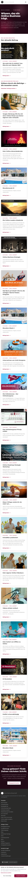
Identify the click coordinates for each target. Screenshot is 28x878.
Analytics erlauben (20, 875)
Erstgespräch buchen (14, 783)
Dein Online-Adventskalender (13, 151)
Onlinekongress (4, 804)
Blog (2, 832)
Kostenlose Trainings (5, 834)
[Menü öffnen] (25, 2)
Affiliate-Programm (5, 843)
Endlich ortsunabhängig (11, 714)
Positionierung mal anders (7, 811)
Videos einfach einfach (10, 608)
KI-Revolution (7, 679)
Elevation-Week (8, 748)
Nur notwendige (7, 875)
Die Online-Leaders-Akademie (13, 220)
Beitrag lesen (6, 75)
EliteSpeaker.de (4, 806)
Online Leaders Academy (6, 819)
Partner (2, 841)
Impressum (3, 852)
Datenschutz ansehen (6, 872)
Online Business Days (6, 808)
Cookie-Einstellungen (6, 856)
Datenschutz (4, 854)
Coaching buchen (5, 837)
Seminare (3, 815)
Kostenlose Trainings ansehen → (8, 88)
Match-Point (4, 821)
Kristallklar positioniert (10, 537)
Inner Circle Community (6, 817)
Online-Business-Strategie (11, 257)
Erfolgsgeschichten (5, 826)
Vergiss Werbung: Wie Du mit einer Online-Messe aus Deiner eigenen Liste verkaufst (13, 115)
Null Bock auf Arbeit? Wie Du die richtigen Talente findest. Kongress (14, 292)
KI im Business (4, 813)
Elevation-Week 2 (8, 328)
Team (2, 835)
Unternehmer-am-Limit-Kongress (14, 360)
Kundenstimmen (5, 828)
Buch (2, 839)
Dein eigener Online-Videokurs (13, 573)
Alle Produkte (4, 802)
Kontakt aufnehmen (5, 850)
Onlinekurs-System (5, 810)
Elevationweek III (8, 188)
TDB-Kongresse (4, 830)
